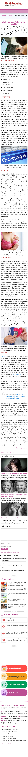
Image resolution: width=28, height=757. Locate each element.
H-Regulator (15, 451)
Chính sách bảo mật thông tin (9, 738)
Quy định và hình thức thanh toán (10, 729)
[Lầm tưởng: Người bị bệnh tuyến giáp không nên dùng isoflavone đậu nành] (4, 589)
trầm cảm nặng (17, 374)
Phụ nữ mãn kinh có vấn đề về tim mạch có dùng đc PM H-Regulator (16, 632)
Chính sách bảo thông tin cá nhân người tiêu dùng (14, 740)
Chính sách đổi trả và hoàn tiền (9, 731)
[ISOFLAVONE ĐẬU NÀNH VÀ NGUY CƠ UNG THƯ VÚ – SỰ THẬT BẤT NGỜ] (4, 606)
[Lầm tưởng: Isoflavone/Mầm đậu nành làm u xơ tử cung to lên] (4, 595)
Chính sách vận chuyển (7, 736)
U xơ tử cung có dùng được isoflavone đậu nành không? (16, 619)
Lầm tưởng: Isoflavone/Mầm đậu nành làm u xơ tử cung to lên (17, 594)
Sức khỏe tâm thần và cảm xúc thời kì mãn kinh (14, 473)
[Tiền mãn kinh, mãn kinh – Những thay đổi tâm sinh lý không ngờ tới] (14, 493)
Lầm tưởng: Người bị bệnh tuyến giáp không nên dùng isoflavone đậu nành (17, 588)
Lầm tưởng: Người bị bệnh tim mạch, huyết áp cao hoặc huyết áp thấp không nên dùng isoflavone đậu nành (17, 584)
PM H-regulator (14, 4)
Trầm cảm (3, 356)
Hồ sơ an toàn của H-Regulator (10, 555)
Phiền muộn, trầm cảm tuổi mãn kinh (11, 518)
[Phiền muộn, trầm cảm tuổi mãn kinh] (14, 516)
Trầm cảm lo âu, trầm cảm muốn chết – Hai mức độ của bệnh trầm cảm (15, 396)
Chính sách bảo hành (7, 734)
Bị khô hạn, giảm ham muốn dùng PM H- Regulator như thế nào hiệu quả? (16, 626)
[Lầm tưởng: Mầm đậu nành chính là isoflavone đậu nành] (4, 600)
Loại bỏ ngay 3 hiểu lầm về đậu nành (11, 563)
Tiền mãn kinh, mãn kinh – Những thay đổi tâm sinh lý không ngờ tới (14, 495)
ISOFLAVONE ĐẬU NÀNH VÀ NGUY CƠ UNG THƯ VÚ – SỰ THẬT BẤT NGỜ (17, 606)
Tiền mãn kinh (5, 453)
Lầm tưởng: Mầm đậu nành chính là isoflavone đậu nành (16, 599)
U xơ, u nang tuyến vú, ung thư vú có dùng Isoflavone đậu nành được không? (16, 639)
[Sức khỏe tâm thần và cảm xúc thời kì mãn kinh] (14, 472)
